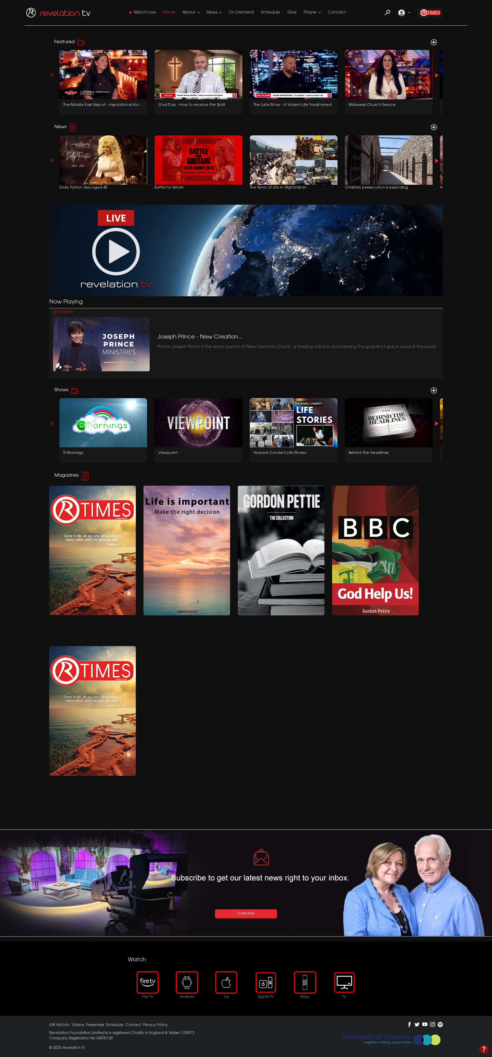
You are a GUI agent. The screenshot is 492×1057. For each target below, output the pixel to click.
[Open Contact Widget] (484, 1049)
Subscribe (246, 914)
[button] (436, 75)
